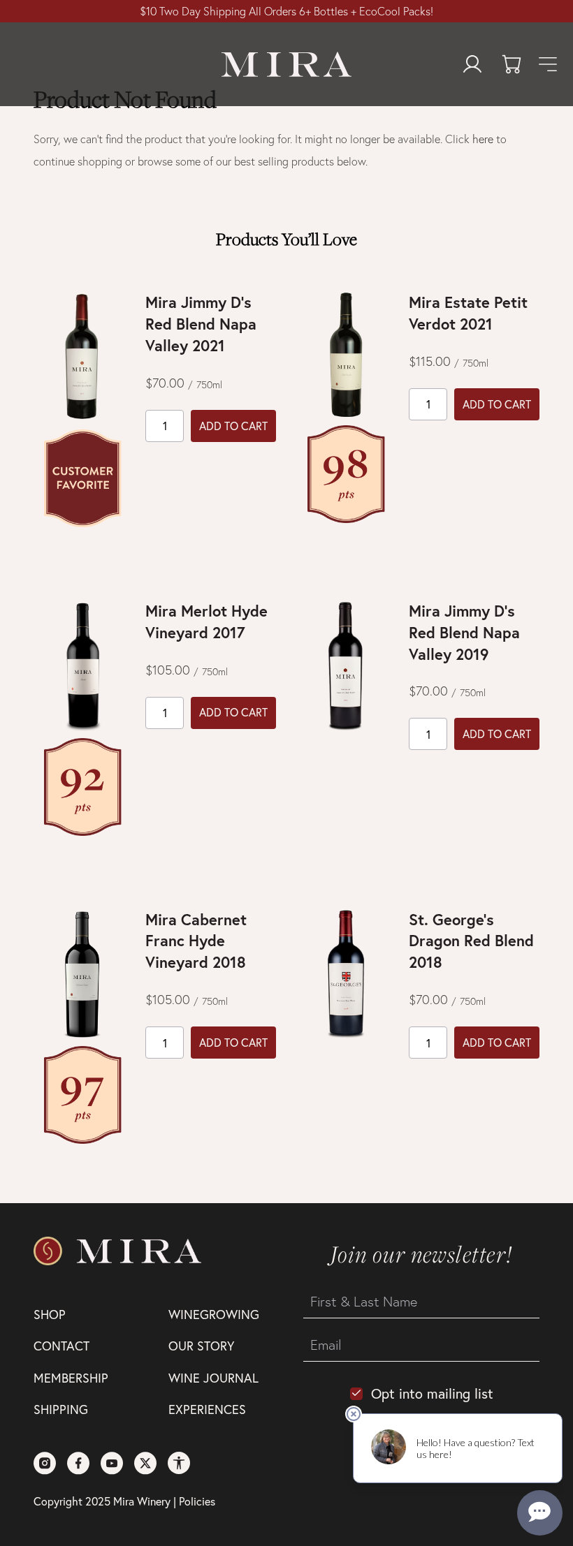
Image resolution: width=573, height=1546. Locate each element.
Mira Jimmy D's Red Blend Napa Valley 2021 (200, 323)
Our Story (201, 1345)
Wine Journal (213, 1377)
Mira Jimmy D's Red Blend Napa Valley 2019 (464, 632)
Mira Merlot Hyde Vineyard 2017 (206, 621)
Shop (50, 1314)
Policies (197, 1501)
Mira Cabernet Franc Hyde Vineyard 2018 (196, 941)
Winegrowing (213, 1314)
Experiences (207, 1409)
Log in (472, 64)
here (482, 139)
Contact (61, 1345)
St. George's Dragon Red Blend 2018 (471, 941)
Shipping (61, 1409)
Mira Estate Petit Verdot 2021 (468, 313)
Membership (71, 1377)
